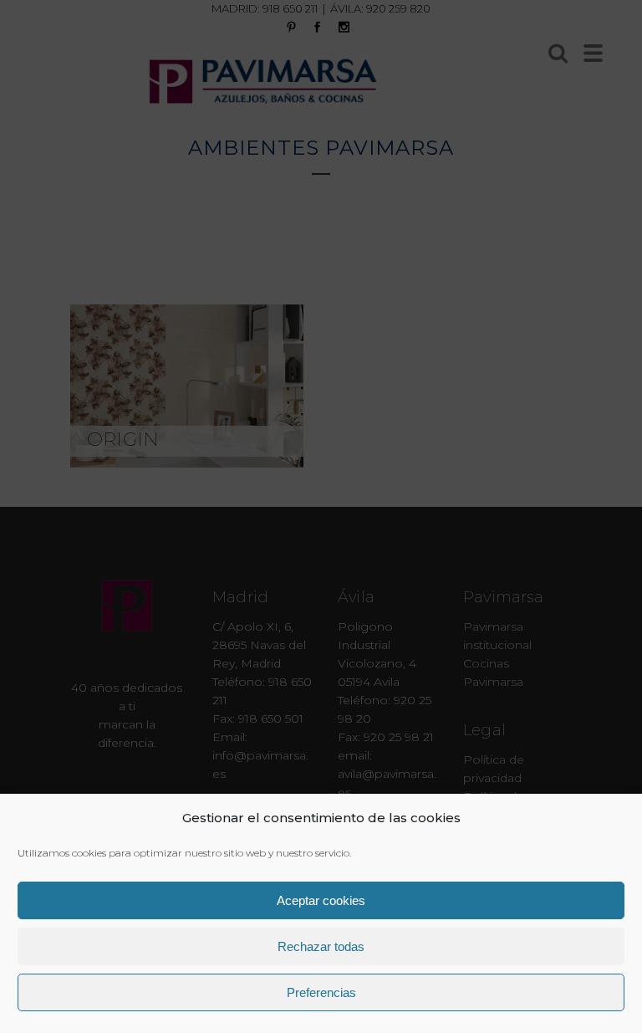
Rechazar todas (321, 946)
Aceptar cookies (321, 900)
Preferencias (321, 992)
